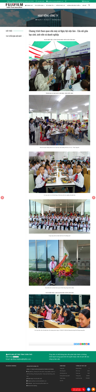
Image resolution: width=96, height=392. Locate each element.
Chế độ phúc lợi (60, 5)
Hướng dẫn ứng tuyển (73, 5)
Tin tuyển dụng (39, 5)
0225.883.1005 (40, 1)
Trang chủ (29, 5)
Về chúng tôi (49, 5)
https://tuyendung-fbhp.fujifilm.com (40, 383)
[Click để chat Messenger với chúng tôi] (89, 389)
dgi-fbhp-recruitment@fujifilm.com (55, 1)
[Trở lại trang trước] (2, 197)
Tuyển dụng (62, 378)
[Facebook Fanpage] (66, 1)
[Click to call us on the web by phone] (83, 389)
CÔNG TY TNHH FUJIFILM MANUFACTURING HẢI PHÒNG (20, 1)
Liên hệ (84, 5)
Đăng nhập (86, 1)
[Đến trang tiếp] (93, 197)
